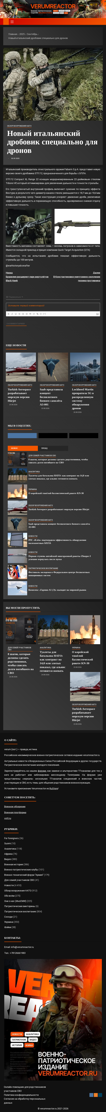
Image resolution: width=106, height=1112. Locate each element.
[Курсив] (12, 313)
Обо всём (9, 895)
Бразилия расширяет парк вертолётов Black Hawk (27, 276)
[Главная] (6, 21)
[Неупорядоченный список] (26, 313)
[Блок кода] (34, 313)
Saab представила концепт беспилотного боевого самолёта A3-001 (51, 397)
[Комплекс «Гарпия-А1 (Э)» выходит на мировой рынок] (17, 588)
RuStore (54, 788)
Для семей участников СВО (42, 456)
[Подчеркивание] (16, 313)
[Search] (100, 21)
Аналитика (34, 472)
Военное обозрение (14, 806)
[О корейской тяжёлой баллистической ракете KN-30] (17, 491)
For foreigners (11, 838)
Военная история (13, 864)
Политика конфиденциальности (21, 1095)
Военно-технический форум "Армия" (23, 875)
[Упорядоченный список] (23, 313)
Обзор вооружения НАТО (19, 126)
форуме (42, 770)
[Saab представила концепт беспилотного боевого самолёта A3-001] (53, 367)
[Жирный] (8, 313)
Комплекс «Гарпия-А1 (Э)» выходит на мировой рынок (57, 590)
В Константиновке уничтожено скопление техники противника (76, 276)
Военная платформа (15, 812)
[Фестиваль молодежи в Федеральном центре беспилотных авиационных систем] (17, 572)
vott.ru (7, 818)
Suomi (7, 843)
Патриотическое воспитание (43, 568)
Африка (8, 853)
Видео (7, 859)
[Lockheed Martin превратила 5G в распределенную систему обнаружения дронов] (85, 367)
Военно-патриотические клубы (21, 869)
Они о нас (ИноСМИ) (15, 901)
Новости (32, 536)
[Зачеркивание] (19, 313)
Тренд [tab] (44, 448)
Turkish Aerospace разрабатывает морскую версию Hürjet (58, 509)
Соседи (8, 916)
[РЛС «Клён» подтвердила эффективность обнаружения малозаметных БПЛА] (17, 540)
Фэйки (7, 927)
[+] (44, 314)
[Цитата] (30, 313)
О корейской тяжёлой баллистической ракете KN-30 (56, 493)
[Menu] (11, 21)
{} (41, 314)
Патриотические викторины (19, 906)
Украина (32, 489)
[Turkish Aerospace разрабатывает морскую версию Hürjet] (21, 367)
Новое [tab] (14, 448)
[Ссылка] (37, 313)
